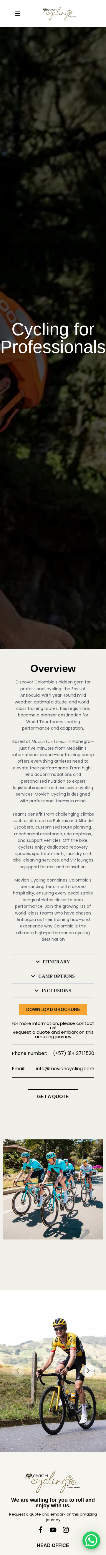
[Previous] (18, 1370)
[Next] (87, 1370)
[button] (17, 13)
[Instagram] (65, 1529)
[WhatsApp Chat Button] (91, 1540)
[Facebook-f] (40, 1529)
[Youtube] (53, 1529)
